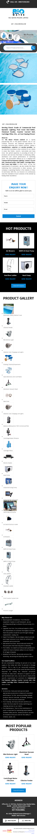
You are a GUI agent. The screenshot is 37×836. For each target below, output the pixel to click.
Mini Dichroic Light (10, 754)
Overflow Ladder (10, 275)
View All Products (18, 286)
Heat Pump (26, 275)
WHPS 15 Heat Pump (26, 251)
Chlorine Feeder (27, 781)
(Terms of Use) (31, 830)
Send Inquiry (10, 255)
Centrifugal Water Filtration (10, 779)
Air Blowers (10, 251)
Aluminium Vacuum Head (26, 753)
